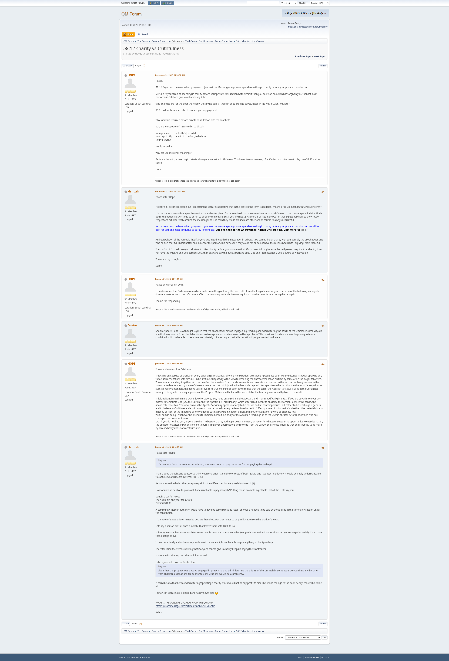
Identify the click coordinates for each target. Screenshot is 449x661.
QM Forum (131, 14)
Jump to (280, 637)
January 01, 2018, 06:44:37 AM (169, 325)
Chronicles (227, 41)
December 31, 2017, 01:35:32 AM (170, 75)
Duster (132, 325)
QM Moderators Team (209, 41)
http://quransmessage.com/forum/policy (307, 26)
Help (300, 657)
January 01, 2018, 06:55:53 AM (169, 363)
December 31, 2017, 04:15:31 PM (170, 191)
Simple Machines (143, 657)
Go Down (127, 65)
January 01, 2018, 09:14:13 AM (169, 447)
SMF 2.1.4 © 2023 (127, 657)
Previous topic (303, 56)
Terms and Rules (311, 657)
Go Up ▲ (325, 657)
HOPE (131, 75)
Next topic (319, 56)
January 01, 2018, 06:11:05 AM (169, 279)
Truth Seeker (191, 41)
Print (323, 65)
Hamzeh (133, 191)
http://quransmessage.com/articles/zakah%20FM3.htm (185, 606)
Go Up (126, 623)
